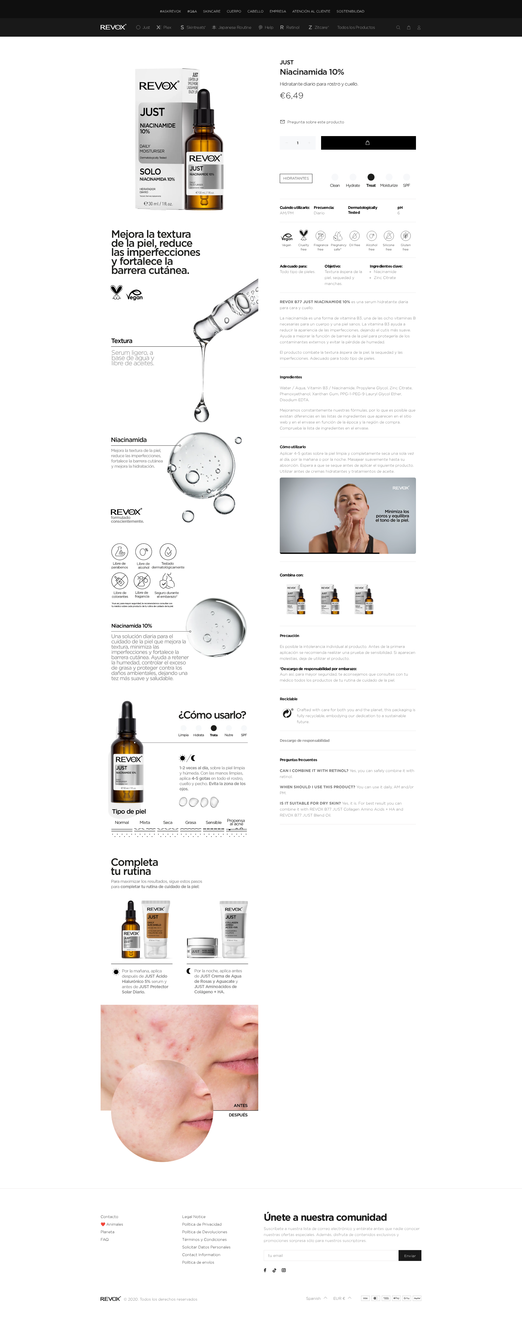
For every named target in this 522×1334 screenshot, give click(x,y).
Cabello (255, 11)
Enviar (410, 1256)
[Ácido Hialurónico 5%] (330, 599)
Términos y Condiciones (204, 1239)
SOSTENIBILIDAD (350, 11)
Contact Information (201, 1255)
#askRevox (170, 11)
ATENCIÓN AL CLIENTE (311, 11)
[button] (316, 1298)
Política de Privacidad (202, 1224)
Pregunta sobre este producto (315, 122)
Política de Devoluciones (204, 1232)
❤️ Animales (112, 1224)
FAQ (105, 1239)
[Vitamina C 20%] (364, 599)
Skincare (211, 11)
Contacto (109, 1216)
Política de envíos (198, 1262)
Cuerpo (234, 11)
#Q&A (192, 11)
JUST (286, 62)
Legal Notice (194, 1216)
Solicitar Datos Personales (206, 1247)
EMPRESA (278, 11)
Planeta (107, 1232)
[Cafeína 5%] (296, 599)
